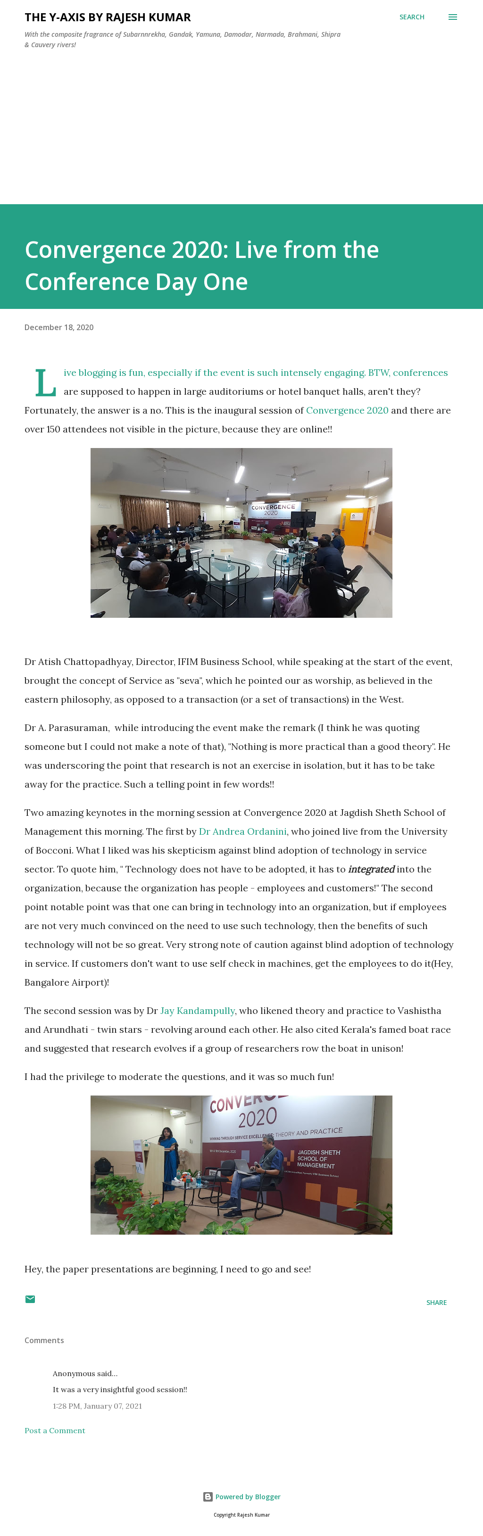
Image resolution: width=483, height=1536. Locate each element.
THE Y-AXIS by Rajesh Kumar (108, 17)
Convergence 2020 (347, 410)
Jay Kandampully (197, 1010)
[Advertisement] (241, 138)
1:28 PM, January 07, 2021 (97, 1406)
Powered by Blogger (247, 1496)
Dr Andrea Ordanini (243, 831)
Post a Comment (55, 1430)
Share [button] (436, 1302)
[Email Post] (30, 1302)
